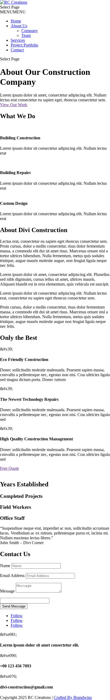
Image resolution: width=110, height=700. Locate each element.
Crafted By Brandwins (73, 697)
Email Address (12, 575)
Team (26, 35)
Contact (17, 50)
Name (5, 565)
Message (7, 591)
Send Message (13, 606)
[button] (13, 12)
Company (29, 30)
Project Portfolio (24, 45)
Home (16, 21)
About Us (19, 26)
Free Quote (9, 468)
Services (18, 40)
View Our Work (13, 104)
